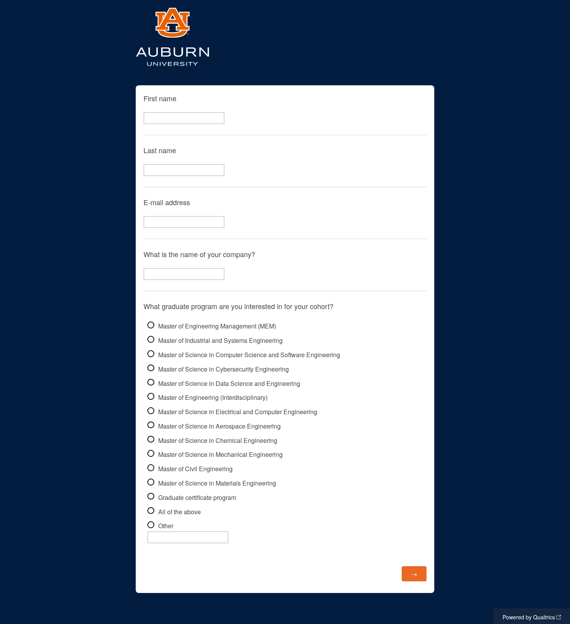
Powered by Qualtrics (529, 617)
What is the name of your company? (200, 254)
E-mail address (166, 202)
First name (159, 98)
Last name (159, 150)
